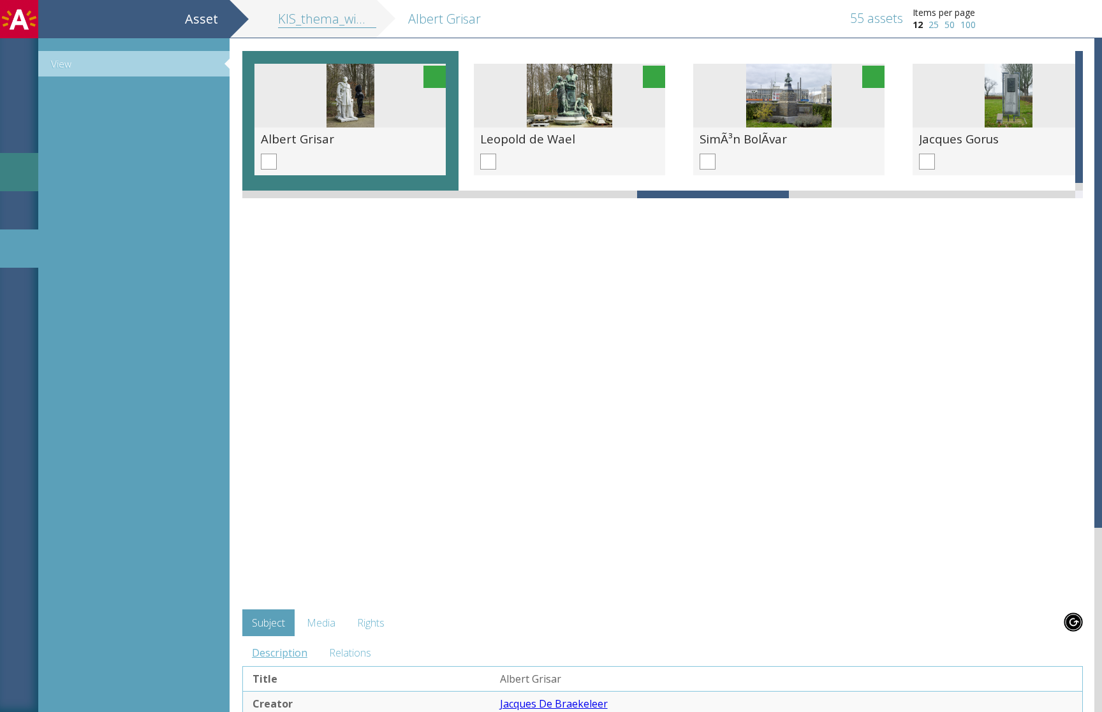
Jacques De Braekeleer (554, 704)
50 (949, 24)
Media (321, 623)
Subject (268, 623)
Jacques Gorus (959, 139)
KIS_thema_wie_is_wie (339, 18)
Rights (371, 623)
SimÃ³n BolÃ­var (743, 139)
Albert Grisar (297, 139)
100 (968, 24)
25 (934, 24)
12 (918, 24)
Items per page (944, 12)
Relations (350, 653)
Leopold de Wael (527, 139)
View (61, 63)
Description (279, 653)
